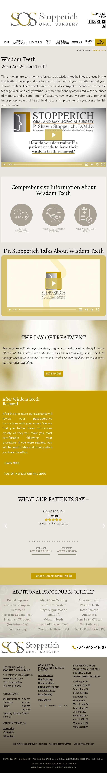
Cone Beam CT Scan (89, 619)
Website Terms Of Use (60, 744)
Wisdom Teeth (53, 619)
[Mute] (92, 164)
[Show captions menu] (86, 164)
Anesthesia (89, 614)
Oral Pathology (89, 624)
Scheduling (8, 728)
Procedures (35, 42)
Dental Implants (17, 600)
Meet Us (50, 759)
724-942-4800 (99, 15)
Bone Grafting (17, 629)
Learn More (53, 373)
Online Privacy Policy (83, 744)
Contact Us (8, 732)
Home (6, 42)
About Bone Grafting (53, 600)
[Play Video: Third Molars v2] (53, 134)
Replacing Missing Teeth (17, 614)
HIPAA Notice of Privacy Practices (30, 744)
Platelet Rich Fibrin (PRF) (89, 629)
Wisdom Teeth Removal (53, 629)
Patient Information (20, 759)
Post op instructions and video (25, 473)
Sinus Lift (53, 614)
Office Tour (8, 736)
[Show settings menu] (97, 164)
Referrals (77, 42)
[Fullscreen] (103, 164)
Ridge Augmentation (53, 610)
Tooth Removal (89, 610)
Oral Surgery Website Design (46, 767)
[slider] (48, 164)
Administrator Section (55, 763)
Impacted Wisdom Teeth (53, 624)
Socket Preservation (53, 605)
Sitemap (72, 763)
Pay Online (36, 763)
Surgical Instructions (67, 759)
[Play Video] (4, 164)
